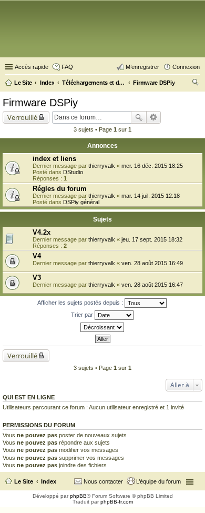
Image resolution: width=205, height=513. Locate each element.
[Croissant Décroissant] (102, 327)
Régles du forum (60, 189)
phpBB (78, 496)
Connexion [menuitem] (186, 67)
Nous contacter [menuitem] (103, 481)
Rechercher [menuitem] (195, 83)
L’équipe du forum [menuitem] (158, 481)
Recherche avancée (154, 117)
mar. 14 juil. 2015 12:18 (150, 196)
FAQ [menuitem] (67, 67)
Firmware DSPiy (40, 102)
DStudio (73, 172)
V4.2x (41, 232)
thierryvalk (101, 166)
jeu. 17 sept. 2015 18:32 (151, 239)
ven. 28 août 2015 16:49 (152, 263)
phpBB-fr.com (116, 502)
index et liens (54, 159)
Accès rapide (31, 67)
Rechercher (139, 117)
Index (48, 481)
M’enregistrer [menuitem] (142, 67)
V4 (37, 256)
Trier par (83, 314)
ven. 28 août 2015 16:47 (152, 284)
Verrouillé (22, 117)
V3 (37, 277)
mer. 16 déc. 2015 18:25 (152, 166)
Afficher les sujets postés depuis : (81, 302)
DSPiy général (81, 202)
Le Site (23, 481)
